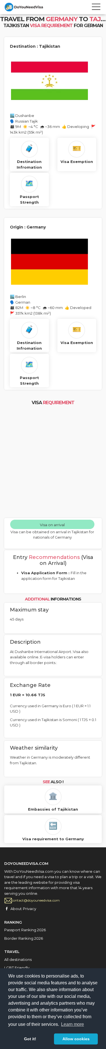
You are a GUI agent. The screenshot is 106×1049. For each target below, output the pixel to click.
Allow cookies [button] (76, 1039)
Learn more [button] (72, 1024)
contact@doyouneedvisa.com (35, 900)
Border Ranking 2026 (23, 938)
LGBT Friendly (16, 967)
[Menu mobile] (96, 8)
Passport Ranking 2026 (25, 930)
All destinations (18, 959)
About (16, 908)
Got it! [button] (30, 1039)
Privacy (29, 908)
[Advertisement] (53, 462)
